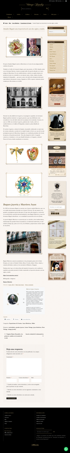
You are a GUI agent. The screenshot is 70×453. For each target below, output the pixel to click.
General (57, 44)
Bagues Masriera (7, 282)
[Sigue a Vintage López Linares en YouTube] (36, 445)
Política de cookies (39, 421)
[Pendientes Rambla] (60, 233)
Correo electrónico (24, 377)
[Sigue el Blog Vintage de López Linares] (38, 445)
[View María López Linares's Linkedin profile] (23, 302)
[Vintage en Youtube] (58, 213)
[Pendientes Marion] (53, 233)
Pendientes (9, 14)
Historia (58, 47)
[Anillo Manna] (60, 226)
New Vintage (57, 56)
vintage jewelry (12, 329)
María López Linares (20, 284)
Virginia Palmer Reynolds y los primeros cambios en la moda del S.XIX (13, 336)
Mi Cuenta (52, 1)
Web (32, 377)
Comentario (9, 357)
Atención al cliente (8, 434)
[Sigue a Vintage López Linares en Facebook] (32, 445)
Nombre (8, 377)
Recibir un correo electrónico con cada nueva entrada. (21, 395)
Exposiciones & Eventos (26, 23)
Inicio (6, 23)
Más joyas (53, 14)
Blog (10, 23)
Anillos (18, 14)
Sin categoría (57, 65)
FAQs (6, 423)
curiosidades (11, 327)
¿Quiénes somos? (8, 415)
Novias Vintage (57, 63)
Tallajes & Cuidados (8, 421)
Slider (33, 323)
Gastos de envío (39, 423)
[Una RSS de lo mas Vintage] (52, 213)
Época (9, 17)
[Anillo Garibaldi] (53, 226)
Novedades (57, 61)
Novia (44, 14)
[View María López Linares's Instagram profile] (23, 299)
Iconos (58, 49)
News (57, 58)
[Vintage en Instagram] (56, 213)
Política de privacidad (40, 419)
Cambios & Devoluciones (41, 417)
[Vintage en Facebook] (54, 213)
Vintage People (58, 68)
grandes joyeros (20, 327)
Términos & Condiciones (41, 415)
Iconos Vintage (29, 327)
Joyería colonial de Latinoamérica (34, 334)
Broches (36, 14)
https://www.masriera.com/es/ (10, 275)
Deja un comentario (29, 284)
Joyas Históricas (15, 23)
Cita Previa (7, 417)
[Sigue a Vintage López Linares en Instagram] (34, 445)
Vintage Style (58, 70)
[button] (66, 449)
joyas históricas (37, 327)
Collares (27, 14)
